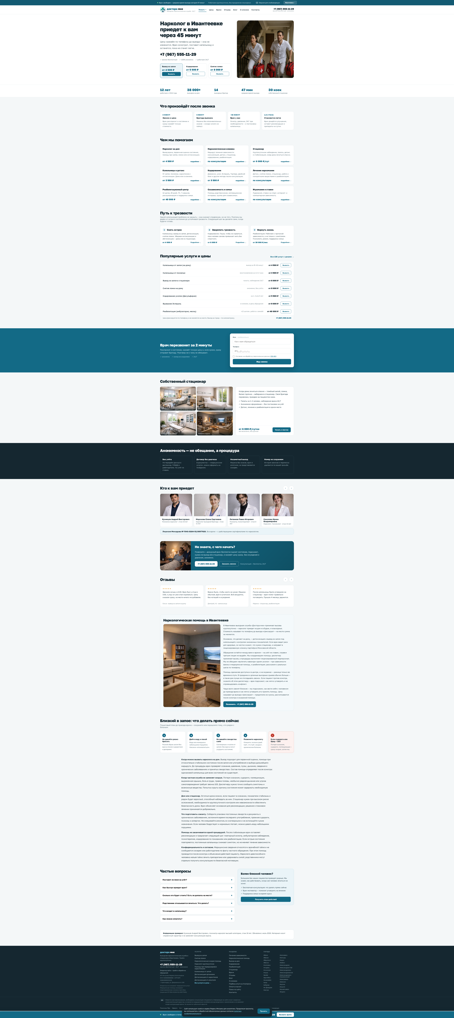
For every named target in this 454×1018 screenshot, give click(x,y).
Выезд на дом (234, 961)
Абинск (266, 963)
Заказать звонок (229, 564)
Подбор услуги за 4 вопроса (240, 984)
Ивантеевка (290, 3)
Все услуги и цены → (203, 983)
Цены (211, 10)
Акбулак (266, 985)
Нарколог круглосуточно (204, 964)
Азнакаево (267, 980)
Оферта (174, 1008)
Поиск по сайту (235, 989)
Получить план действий (266, 899)
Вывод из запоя (201, 955)
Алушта (282, 987)
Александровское (286, 972)
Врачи (218, 10)
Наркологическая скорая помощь (208, 961)
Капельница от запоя (203, 971)
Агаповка (267, 965)
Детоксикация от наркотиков (206, 977)
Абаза (266, 955)
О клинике (244, 10)
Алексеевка (284, 979)
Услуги (202, 10)
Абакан (266, 958)
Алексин (283, 982)
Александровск (285, 970)
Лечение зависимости (237, 955)
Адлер (266, 975)
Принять (263, 1011)
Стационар (233, 970)
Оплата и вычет (235, 987)
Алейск (282, 963)
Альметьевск (284, 989)
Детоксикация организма (205, 974)
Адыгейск (267, 977)
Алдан (282, 960)
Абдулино (267, 960)
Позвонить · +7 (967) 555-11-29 (239, 704)
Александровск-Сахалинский (286, 976)
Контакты (255, 10)
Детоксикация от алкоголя (205, 980)
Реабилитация (234, 967)
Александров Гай (286, 968)
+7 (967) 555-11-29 (284, 8)
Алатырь (283, 958)
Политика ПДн (165, 1008)
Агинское (267, 970)
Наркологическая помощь (239, 958)
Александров (284, 965)
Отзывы (227, 10)
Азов (265, 982)
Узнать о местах (281, 430)
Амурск (282, 992)
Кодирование (234, 964)
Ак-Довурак (268, 987)
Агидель (267, 968)
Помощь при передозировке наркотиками (206, 968)
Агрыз (266, 972)
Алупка (282, 984)
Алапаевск (283, 955)
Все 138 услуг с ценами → (282, 257)
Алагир (266, 990)
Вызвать (171, 74)
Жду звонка (261, 362)
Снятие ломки (200, 958)
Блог (235, 10)
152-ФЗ (273, 356)
